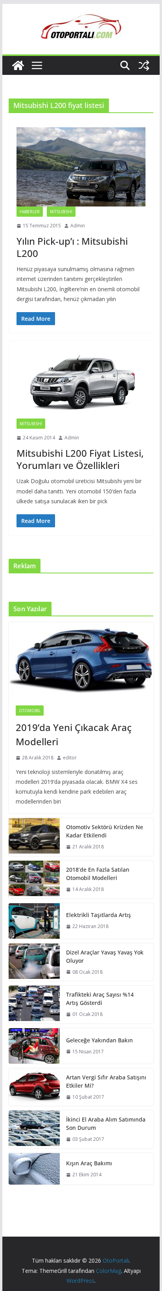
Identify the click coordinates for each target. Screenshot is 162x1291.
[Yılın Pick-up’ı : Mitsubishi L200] (81, 166)
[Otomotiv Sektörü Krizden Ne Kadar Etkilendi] (34, 837)
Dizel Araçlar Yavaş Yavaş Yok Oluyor (105, 956)
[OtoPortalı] (18, 65)
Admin (77, 225)
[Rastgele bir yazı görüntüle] (143, 65)
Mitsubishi (61, 211)
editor (70, 757)
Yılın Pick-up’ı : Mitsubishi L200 (72, 247)
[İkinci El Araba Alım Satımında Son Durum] (34, 1129)
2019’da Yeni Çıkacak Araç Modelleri (74, 734)
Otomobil (29, 710)
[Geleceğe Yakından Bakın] (34, 1046)
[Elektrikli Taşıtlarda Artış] (34, 921)
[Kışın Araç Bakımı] (34, 1169)
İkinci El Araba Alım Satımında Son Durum (105, 1123)
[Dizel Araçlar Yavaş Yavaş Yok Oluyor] (34, 962)
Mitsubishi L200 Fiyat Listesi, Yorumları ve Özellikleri (80, 459)
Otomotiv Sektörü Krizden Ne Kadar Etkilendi (104, 831)
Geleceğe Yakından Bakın (99, 1040)
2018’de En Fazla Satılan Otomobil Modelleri (97, 874)
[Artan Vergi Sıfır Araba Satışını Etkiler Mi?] (34, 1087)
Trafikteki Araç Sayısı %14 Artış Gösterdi (100, 998)
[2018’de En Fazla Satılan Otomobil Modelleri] (34, 879)
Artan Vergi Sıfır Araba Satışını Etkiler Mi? (106, 1081)
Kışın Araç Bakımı (89, 1163)
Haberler (30, 211)
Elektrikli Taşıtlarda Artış (98, 915)
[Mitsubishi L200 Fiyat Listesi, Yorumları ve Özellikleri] (81, 384)
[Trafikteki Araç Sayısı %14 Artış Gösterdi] (34, 1004)
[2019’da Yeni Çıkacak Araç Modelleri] (81, 660)
